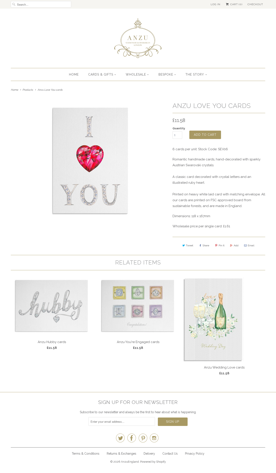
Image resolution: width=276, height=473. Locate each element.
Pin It (221, 245)
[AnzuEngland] (138, 39)
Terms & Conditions (85, 453)
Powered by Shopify (153, 461)
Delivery (149, 453)
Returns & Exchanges (121, 453)
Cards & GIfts (100, 74)
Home (74, 74)
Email (251, 245)
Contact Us (170, 453)
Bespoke (165, 74)
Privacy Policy (194, 453)
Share (205, 245)
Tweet (189, 245)
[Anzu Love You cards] (89, 160)
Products (27, 89)
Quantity (178, 128)
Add (236, 245)
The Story (194, 74)
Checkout (255, 4)
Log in (215, 4)
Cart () (235, 4)
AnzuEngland (130, 461)
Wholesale (136, 74)
